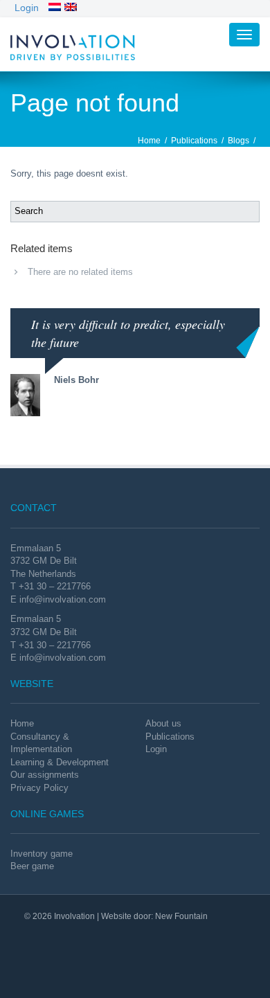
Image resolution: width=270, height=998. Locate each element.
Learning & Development (59, 762)
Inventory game (41, 853)
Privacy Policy (39, 788)
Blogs (238, 140)
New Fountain (181, 916)
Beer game (32, 866)
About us (163, 723)
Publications (194, 140)
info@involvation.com (62, 599)
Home (149, 140)
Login (27, 7)
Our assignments (44, 774)
